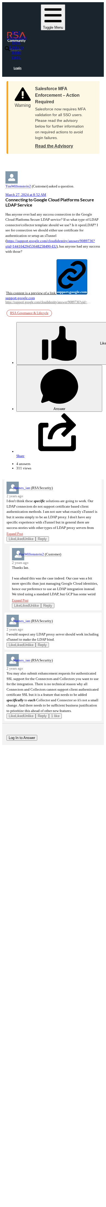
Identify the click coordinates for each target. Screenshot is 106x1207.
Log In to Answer (22, 738)
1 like (55, 716)
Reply (42, 539)
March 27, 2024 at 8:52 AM (25, 195)
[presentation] (51, 277)
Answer (59, 409)
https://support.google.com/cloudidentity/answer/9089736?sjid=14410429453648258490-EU (48, 302)
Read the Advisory (54, 146)
